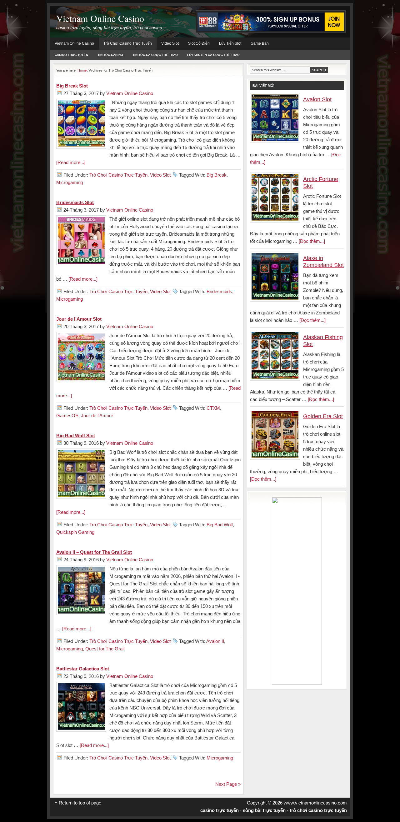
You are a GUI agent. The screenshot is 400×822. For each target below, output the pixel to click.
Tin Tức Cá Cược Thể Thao (155, 55)
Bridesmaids (219, 291)
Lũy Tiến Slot (230, 43)
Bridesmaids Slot (75, 202)
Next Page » (228, 784)
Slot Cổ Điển (199, 43)
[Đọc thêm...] (312, 241)
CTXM (213, 408)
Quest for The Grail (104, 648)
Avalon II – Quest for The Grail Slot (94, 552)
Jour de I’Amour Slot (79, 319)
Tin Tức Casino (110, 55)
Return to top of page (80, 802)
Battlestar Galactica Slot (82, 668)
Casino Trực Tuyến (71, 55)
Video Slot (170, 43)
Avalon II (215, 641)
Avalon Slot (317, 99)
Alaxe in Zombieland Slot (323, 261)
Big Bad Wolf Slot (75, 435)
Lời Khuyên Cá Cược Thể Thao (213, 55)
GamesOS (67, 415)
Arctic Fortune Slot (320, 182)
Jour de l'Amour (97, 415)
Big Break (217, 175)
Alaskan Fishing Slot (323, 340)
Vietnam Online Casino (100, 18)
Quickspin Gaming (75, 532)
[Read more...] (70, 162)
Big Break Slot (72, 85)
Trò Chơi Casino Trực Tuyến (127, 43)
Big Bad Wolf (220, 524)
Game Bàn (260, 43)
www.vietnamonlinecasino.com (315, 802)
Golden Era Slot (323, 416)
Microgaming (69, 182)
